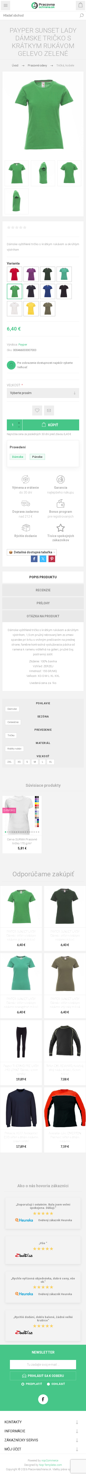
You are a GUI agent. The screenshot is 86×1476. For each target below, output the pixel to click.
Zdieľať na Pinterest (52, 559)
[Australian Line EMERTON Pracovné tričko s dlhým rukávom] (65, 1108)
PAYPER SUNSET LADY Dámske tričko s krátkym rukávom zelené (65, 935)
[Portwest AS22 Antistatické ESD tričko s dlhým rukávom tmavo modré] (21, 1108)
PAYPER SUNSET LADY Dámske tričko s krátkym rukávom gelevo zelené (21, 935)
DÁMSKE (9, 810)
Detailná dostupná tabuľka (33, 552)
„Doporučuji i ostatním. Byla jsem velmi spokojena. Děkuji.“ (43, 1206)
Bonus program (60, 509)
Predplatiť (34, 1384)
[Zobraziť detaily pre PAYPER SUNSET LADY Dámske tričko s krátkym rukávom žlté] (31, 315)
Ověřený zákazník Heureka (55, 1220)
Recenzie (43, 590)
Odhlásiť (58, 1384)
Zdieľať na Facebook (34, 559)
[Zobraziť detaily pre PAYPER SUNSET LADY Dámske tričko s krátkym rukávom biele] (14, 315)
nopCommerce (49, 1460)
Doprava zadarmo (25, 509)
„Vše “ (43, 1243)
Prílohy (43, 603)
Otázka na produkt (43, 616)
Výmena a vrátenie (25, 485)
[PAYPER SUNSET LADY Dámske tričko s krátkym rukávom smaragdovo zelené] (21, 974)
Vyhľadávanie (81, 15)
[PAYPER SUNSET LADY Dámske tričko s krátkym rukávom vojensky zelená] (65, 974)
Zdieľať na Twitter (43, 559)
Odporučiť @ (49, 410)
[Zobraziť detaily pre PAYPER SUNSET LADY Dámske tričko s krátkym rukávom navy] (31, 298)
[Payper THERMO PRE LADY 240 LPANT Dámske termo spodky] (21, 1041)
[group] (22, 815)
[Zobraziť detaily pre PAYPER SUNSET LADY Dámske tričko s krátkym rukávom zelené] (47, 281)
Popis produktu (43, 577)
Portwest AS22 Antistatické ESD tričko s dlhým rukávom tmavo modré (21, 1137)
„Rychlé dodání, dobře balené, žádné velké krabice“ (43, 1318)
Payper (23, 344)
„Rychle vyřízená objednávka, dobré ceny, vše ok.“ (43, 1280)
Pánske (37, 456)
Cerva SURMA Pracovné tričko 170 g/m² (22, 841)
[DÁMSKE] (9, 799)
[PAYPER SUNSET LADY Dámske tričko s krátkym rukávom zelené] (65, 907)
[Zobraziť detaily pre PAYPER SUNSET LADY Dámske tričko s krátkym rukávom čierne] (64, 298)
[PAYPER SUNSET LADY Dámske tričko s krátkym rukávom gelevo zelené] (21, 907)
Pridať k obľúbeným (37, 410)
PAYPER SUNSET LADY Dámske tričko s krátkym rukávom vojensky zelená (65, 1003)
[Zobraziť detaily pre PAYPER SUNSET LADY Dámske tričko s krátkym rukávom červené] (14, 281)
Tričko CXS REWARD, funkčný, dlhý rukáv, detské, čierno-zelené (65, 1070)
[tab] (43, 577)
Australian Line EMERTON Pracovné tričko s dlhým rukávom (65, 1137)
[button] (5, 832)
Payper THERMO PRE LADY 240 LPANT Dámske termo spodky (21, 1070)
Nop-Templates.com (50, 1465)
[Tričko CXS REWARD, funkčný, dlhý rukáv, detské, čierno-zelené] (65, 1041)
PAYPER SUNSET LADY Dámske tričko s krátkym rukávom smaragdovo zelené (21, 1003)
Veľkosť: (14, 385)
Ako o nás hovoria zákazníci (43, 1185)
